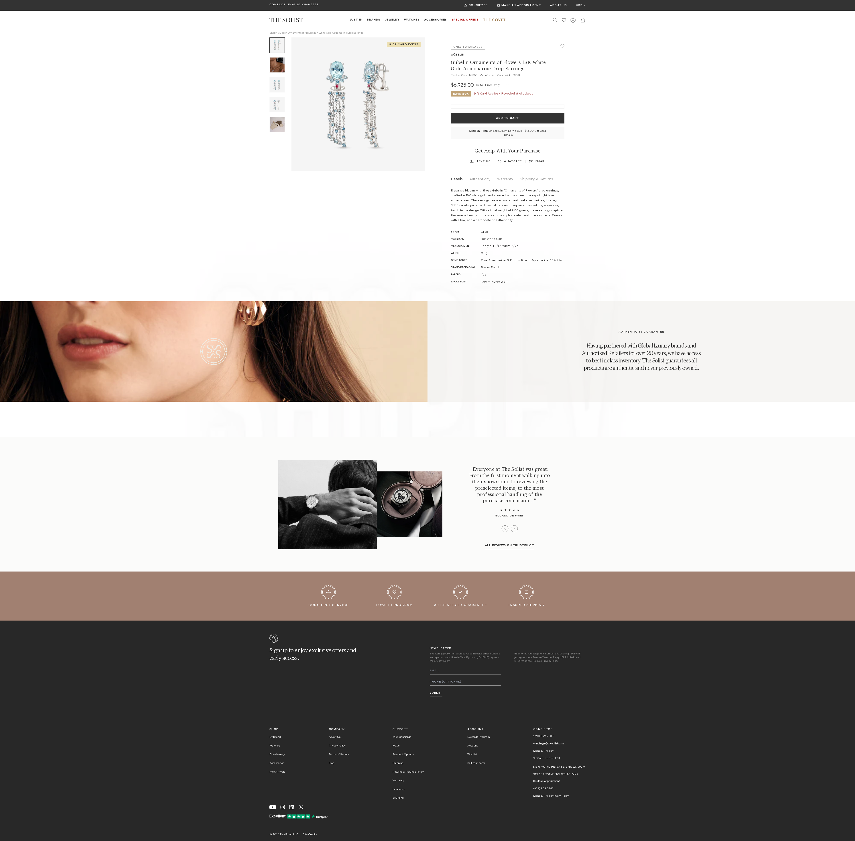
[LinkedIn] (291, 807)
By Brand (275, 737)
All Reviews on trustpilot (509, 545)
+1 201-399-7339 (305, 4)
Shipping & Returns (536, 179)
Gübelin (457, 54)
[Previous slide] (505, 529)
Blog (331, 763)
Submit (436, 693)
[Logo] (286, 20)
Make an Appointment (521, 5)
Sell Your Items (476, 763)
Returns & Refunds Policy (408, 772)
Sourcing (398, 798)
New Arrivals (277, 772)
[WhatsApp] (301, 807)
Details (508, 135)
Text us (483, 161)
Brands (374, 20)
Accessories (435, 20)
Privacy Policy (550, 661)
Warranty (505, 179)
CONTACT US (280, 4)
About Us (558, 5)
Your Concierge (402, 737)
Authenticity (480, 179)
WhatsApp (513, 161)
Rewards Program (478, 737)
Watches (412, 20)
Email (540, 161)
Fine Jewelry (277, 754)
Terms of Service (542, 657)
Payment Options (403, 754)
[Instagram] (282, 807)
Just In (356, 20)
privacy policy (441, 661)
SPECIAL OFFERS (465, 20)
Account (472, 745)
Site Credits (310, 834)
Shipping (398, 763)
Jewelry (392, 20)
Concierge (478, 5)
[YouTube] (272, 807)
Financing (399, 789)
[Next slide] (514, 529)
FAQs (396, 745)
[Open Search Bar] (555, 20)
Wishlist (472, 754)
